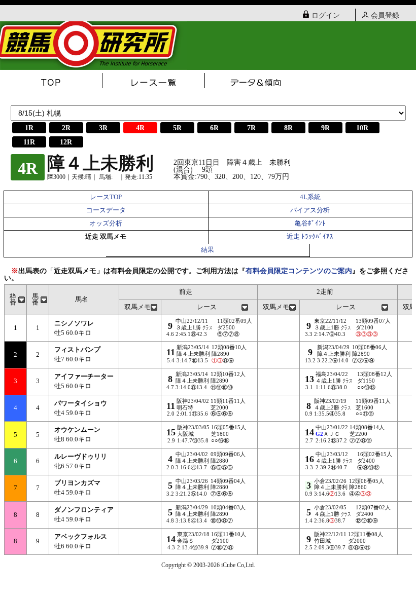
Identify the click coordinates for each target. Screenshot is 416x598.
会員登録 (385, 15)
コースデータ (106, 210)
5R (177, 128)
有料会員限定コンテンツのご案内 (299, 271)
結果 (207, 249)
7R (251, 128)
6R (214, 128)
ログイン (325, 15)
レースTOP (106, 197)
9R (325, 128)
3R (103, 128)
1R (29, 128)
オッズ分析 (105, 223)
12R (66, 142)
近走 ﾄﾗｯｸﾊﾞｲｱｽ (310, 236)
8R (288, 128)
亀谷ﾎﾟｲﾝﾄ (310, 223)
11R (29, 142)
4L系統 (310, 197)
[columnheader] (16, 299)
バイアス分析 (310, 210)
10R (362, 128)
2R (66, 128)
